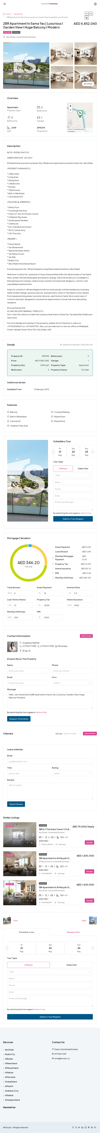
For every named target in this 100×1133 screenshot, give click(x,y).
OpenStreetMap (79, 129)
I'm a (54, 677)
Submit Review (16, 804)
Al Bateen (9, 1059)
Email (9, 677)
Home (8, 14)
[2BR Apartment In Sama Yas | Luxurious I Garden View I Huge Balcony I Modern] (80, 113)
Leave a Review (89, 733)
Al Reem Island (11, 1063)
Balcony (13, 412)
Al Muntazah (10, 1077)
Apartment (18, 14)
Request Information (18, 719)
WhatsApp (62, 646)
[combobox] (73, 475)
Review (10, 780)
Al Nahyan (9, 1072)
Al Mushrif (9, 1086)
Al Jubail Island (11, 1081)
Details (89, 842)
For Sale (16, 32)
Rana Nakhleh (47, 873)
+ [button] (70, 106)
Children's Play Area (19, 425)
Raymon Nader (47, 844)
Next (84, 920)
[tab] (26, 932)
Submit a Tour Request (73, 519)
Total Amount (13, 587)
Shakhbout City (11, 1091)
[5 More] (85, 77)
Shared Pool (59, 421)
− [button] (70, 110)
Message (11, 689)
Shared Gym (59, 416)
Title (9, 767)
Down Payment (44, 587)
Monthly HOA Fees (16, 611)
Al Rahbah (9, 1095)
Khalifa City (10, 1054)
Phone (55, 665)
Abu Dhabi (9, 1049)
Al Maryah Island (11, 1068)
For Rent (43, 825)
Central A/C (15, 421)
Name (10, 665)
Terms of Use (86, 513)
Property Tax (43, 599)
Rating (55, 767)
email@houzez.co (62, 1058)
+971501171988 (29, 646)
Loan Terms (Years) (16, 599)
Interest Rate (73, 587)
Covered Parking (61, 412)
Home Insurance (75, 599)
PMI (38, 611)
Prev (16, 920)
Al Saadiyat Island (12, 1100)
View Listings (86, 636)
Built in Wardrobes (18, 416)
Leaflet (70, 129)
